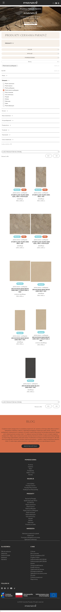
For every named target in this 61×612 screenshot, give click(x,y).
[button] (48, 156)
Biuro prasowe (34, 553)
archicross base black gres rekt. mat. (30, 386)
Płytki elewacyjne (30, 514)
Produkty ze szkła (30, 524)
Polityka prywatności (36, 577)
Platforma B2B (5, 555)
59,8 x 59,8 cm (20, 296)
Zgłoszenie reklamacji (30, 539)
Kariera (32, 563)
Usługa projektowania (36, 565)
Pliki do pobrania (6, 551)
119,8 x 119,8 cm (20, 247)
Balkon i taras (30, 473)
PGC (24, 190)
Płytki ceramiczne (31, 504)
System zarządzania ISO (37, 555)
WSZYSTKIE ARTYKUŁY (30, 446)
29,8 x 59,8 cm (20, 344)
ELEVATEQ (30, 502)
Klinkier (30, 520)
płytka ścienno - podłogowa (20, 193)
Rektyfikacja (20, 199)
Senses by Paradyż (30, 498)
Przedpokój (30, 471)
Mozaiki (30, 518)
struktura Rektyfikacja (20, 294)
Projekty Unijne (34, 557)
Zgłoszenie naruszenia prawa (38, 573)
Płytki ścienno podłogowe (30, 510)
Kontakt (32, 575)
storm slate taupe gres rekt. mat (41, 195)
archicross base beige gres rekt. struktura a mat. (20, 290)
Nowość (17, 190)
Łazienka (30, 467)
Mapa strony (34, 579)
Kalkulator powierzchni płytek (30, 533)
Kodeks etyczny (35, 567)
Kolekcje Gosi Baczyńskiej (30, 489)
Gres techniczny (30, 516)
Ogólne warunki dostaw (37, 569)
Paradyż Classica (30, 485)
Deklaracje (4, 553)
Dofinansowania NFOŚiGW (38, 559)
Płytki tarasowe (30, 512)
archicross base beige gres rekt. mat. (41, 290)
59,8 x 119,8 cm (20, 201)
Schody (30, 475)
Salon (30, 469)
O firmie (32, 551)
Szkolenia (4, 559)
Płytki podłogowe (30, 508)
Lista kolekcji (30, 483)
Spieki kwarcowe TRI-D (30, 500)
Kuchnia (30, 465)
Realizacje (4, 557)
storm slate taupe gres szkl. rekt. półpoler (20, 195)
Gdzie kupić (30, 535)
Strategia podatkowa (36, 571)
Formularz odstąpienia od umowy (30, 537)
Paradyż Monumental (30, 487)
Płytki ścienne (30, 506)
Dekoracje (30, 522)
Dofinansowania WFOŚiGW (38, 561)
